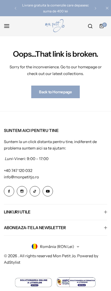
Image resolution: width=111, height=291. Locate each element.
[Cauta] (90, 26)
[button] (15, 8)
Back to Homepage (55, 91)
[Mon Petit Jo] (55, 26)
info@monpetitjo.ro (21, 176)
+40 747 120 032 (18, 170)
